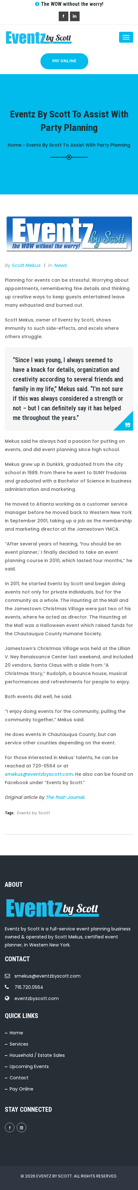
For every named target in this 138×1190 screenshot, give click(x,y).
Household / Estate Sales (37, 1055)
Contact (19, 1077)
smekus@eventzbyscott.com (39, 774)
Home (16, 1033)
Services (19, 1044)
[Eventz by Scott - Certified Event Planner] (30, 37)
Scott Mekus (26, 265)
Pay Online (64, 61)
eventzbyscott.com (36, 998)
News (60, 265)
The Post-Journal (65, 797)
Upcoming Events (29, 1066)
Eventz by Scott (33, 813)
